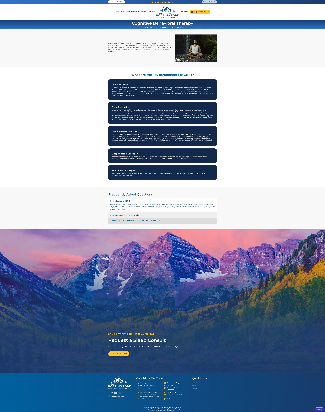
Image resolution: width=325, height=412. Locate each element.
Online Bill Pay (209, 2)
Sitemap (177, 409)
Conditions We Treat (136, 12)
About (152, 12)
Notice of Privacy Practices (166, 409)
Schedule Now (117, 354)
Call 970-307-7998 (117, 2)
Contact (184, 12)
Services (120, 12)
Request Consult (201, 12)
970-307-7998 (116, 393)
